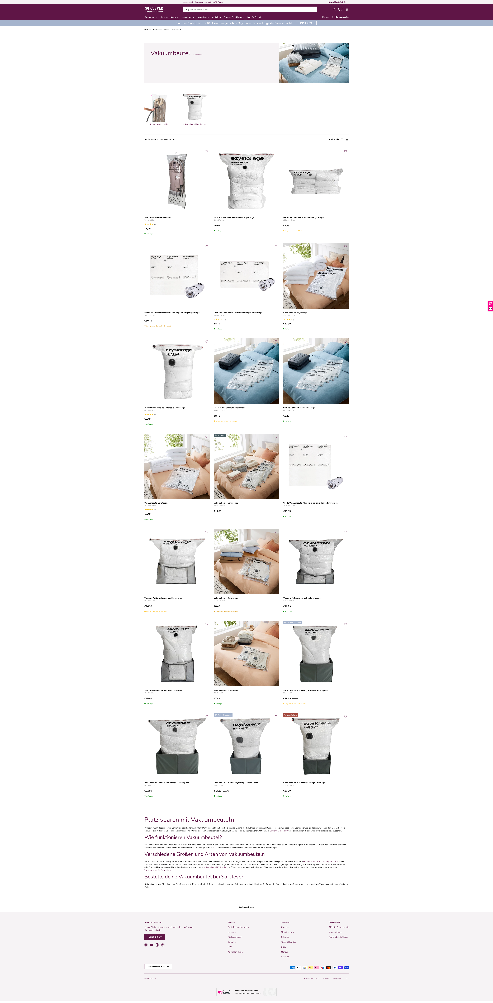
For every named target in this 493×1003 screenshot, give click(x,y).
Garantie (232, 942)
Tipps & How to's (288, 942)
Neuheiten (216, 17)
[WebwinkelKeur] (246, 992)
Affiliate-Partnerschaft (339, 927)
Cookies (326, 979)
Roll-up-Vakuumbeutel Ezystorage (229, 407)
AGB (347, 979)
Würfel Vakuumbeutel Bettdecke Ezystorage (234, 217)
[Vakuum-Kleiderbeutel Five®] (177, 181)
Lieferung (232, 932)
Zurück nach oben (246, 907)
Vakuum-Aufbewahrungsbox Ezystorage (163, 598)
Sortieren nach (151, 139)
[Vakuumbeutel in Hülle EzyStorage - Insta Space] (316, 653)
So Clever (153, 979)
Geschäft (285, 956)
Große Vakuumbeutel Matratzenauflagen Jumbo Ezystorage (310, 503)
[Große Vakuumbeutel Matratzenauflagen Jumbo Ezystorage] (316, 466)
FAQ (230, 947)
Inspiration (187, 17)
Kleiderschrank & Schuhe (161, 30)
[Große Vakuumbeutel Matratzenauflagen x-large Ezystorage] (177, 276)
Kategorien (149, 17)
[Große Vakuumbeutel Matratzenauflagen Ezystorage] (246, 276)
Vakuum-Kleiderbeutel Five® (157, 217)
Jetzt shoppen (306, 23)
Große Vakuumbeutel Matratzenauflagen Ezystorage (238, 312)
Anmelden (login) (235, 952)
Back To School (254, 17)
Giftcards (285, 937)
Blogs (283, 947)
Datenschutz (337, 979)
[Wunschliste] (340, 9)
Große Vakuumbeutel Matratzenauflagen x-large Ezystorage (172, 312)
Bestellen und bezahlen (238, 927)
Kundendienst (155, 937)
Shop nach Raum (168, 17)
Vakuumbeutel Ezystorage (295, 312)
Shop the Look (287, 932)
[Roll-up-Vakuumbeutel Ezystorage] (246, 371)
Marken (325, 17)
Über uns (285, 927)
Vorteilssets (203, 17)
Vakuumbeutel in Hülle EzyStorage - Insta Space (305, 690)
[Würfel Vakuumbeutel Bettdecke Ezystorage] (246, 181)
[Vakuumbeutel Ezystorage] (316, 276)
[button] (347, 9)
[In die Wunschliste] (207, 151)
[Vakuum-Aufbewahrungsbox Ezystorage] (177, 561)
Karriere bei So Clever (338, 937)
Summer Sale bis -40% (234, 17)
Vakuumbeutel (177, 30)
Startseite (147, 30)
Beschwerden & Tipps (311, 979)
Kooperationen (335, 932)
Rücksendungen (235, 937)
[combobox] (250, 9)
